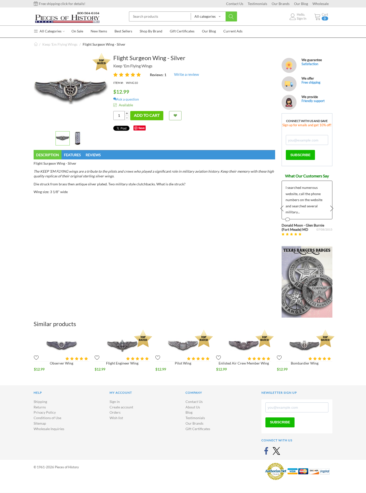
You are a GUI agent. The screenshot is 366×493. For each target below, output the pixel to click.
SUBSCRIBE (300, 155)
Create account (121, 407)
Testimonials (257, 3)
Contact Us (234, 3)
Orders (115, 412)
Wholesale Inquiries (49, 429)
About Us (192, 407)
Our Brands (281, 3)
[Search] (231, 16)
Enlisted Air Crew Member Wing (244, 363)
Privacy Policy (45, 412)
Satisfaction (310, 64)
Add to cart (147, 115)
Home (36, 44)
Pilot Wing (183, 363)
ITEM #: (118, 83)
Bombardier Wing (304, 363)
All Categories (50, 31)
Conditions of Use (47, 418)
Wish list (116, 418)
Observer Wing (61, 363)
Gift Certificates (197, 429)
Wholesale (320, 3)
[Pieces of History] (67, 17)
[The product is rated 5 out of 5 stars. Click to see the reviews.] (127, 74)
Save (141, 128)
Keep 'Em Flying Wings (59, 44)
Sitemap (40, 423)
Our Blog (301, 3)
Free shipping (311, 82)
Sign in (115, 401)
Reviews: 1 (158, 75)
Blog (188, 412)
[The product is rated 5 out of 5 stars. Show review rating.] (77, 359)
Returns (40, 407)
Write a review (186, 74)
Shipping (40, 401)
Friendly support (313, 101)
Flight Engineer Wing (122, 363)
